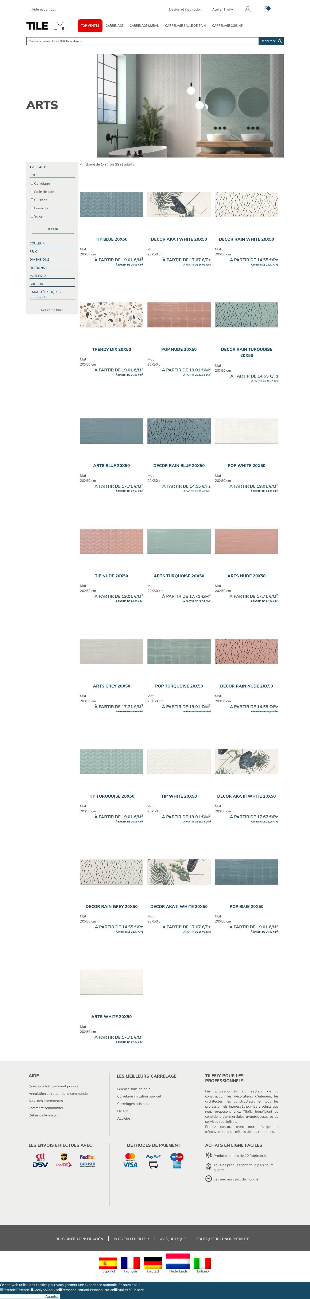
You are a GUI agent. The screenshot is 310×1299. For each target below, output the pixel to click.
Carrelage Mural (144, 26)
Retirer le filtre (52, 310)
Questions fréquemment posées (53, 1086)
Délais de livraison (43, 1115)
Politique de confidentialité (222, 1239)
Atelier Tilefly (222, 9)
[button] (8, 1289)
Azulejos (124, 1118)
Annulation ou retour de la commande (58, 1093)
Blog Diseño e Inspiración (79, 1239)
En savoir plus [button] (129, 1285)
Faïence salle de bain (133, 1089)
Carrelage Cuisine (227, 26)
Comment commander (46, 1108)
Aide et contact (44, 9)
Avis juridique (173, 1239)
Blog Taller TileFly (131, 1239)
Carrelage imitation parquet (139, 1096)
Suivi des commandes (46, 1101)
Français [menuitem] (131, 1271)
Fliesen (122, 1111)
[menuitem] (108, 1265)
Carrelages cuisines (132, 1103)
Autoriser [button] (52, 1296)
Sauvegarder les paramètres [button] (22, 1296)
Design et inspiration (185, 9)
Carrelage (114, 26)
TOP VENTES (90, 26)
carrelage (164, 1076)
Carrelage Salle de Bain (185, 26)
